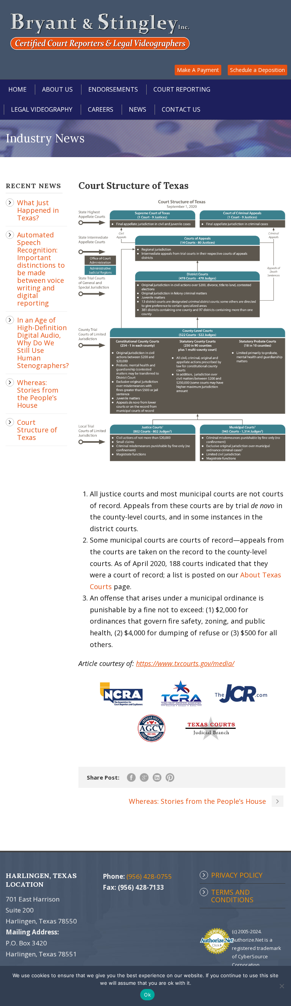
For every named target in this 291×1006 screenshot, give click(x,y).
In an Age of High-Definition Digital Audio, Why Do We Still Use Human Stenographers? (43, 342)
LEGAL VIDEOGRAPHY (41, 109)
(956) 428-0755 (149, 876)
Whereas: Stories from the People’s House (37, 394)
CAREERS (100, 109)
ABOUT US (57, 89)
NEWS (137, 109)
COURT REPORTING (181, 89)
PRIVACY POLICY (237, 875)
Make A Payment (198, 69)
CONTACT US (181, 109)
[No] (281, 986)
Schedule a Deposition (257, 69)
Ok (147, 995)
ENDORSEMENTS (113, 89)
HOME (17, 89)
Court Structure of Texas (37, 430)
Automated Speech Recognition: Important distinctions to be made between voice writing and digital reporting (41, 268)
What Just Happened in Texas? (38, 210)
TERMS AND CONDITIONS (232, 895)
